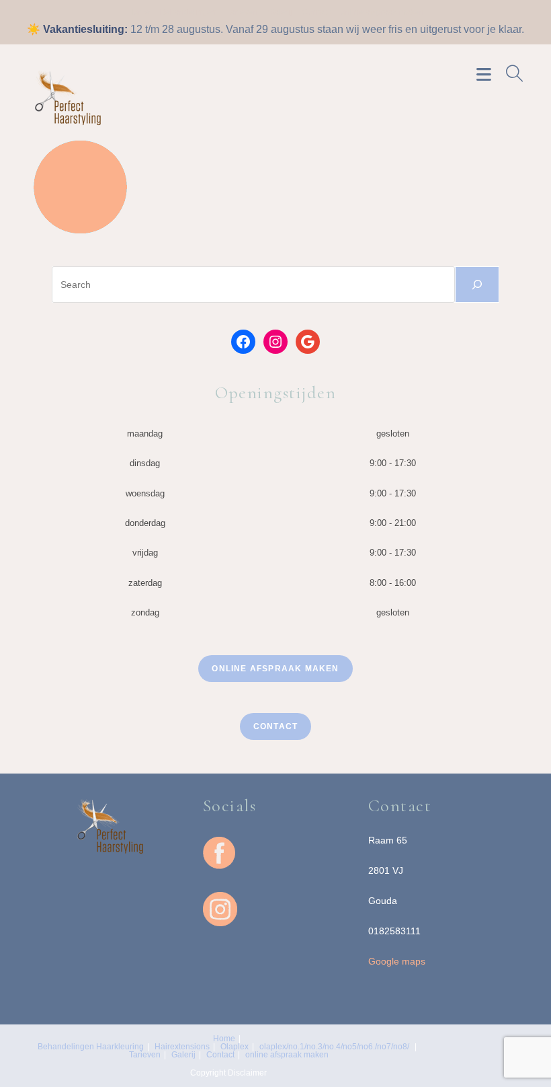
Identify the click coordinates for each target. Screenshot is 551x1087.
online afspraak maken (382, 12)
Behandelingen (188, 12)
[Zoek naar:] (509, 74)
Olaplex (234, 1046)
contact (275, 726)
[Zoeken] (477, 284)
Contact (316, 12)
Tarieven (242, 12)
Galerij (280, 12)
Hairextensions (182, 1046)
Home (139, 12)
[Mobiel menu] (486, 74)
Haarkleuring (120, 1046)
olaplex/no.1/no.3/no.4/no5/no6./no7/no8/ (334, 1046)
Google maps (396, 961)
